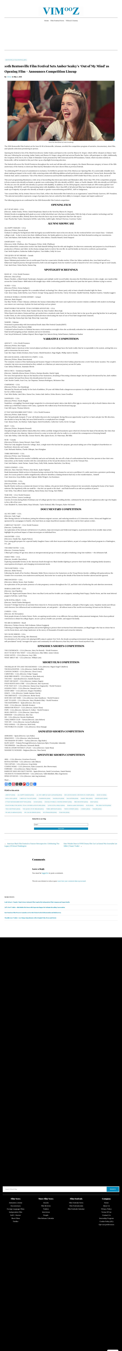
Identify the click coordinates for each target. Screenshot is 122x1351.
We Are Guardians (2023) (13, 812)
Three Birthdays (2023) (53, 809)
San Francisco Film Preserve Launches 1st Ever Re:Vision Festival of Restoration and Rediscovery (32, 912)
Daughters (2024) (72, 798)
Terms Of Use (106, 1212)
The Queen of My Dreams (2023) (33, 809)
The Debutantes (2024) (103, 805)
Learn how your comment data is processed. (72, 881)
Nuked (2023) (38, 802)
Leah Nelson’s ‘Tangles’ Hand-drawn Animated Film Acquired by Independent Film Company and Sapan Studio (37, 902)
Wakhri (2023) (97, 809)
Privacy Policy (106, 1209)
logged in (45, 873)
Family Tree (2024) (86, 798)
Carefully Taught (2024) (28, 798)
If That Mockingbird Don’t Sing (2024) (18, 802)
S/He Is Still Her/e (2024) (56, 805)
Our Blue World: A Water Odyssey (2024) (58, 802)
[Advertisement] (61, 36)
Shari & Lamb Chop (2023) (75, 805)
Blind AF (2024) (101, 795)
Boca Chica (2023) (11, 798)
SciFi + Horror (15, 1215)
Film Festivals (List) (76, 1206)
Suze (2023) (89, 805)
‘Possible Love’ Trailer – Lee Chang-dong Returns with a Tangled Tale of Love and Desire (30, 918)
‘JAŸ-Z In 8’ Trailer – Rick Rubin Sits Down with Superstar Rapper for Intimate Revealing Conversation (34, 907)
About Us (106, 1206)
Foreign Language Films (15, 1209)
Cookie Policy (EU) (106, 1221)
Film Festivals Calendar (76, 1209)
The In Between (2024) (12, 809)
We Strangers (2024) (50, 812)
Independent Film (15, 1212)
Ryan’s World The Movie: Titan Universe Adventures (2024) (25, 805)
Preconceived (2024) (81, 802)
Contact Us (106, 1215)
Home (46, 21)
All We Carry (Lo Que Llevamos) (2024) (49, 795)
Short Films (15, 1218)
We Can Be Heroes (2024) (32, 812)
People (45, 1215)
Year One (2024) (64, 812)
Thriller (15, 1221)
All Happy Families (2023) (26, 795)
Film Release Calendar (46, 1218)
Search (113, 1189)
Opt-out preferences (106, 1225)
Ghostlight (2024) (101, 798)
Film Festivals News (76, 1203)
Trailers (46, 1209)
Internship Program (106, 1218)
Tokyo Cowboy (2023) (71, 809)
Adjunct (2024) (10, 795)
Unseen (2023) (85, 809)
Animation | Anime (15, 1203)
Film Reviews (46, 1206)
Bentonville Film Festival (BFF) (15, 60)
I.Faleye (9, 77)
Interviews (46, 1212)
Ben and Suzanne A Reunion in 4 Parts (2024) (79, 795)
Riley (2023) (94, 802)
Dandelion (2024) (58, 798)
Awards (46, 1203)
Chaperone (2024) (44, 798)
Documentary (16, 1206)
